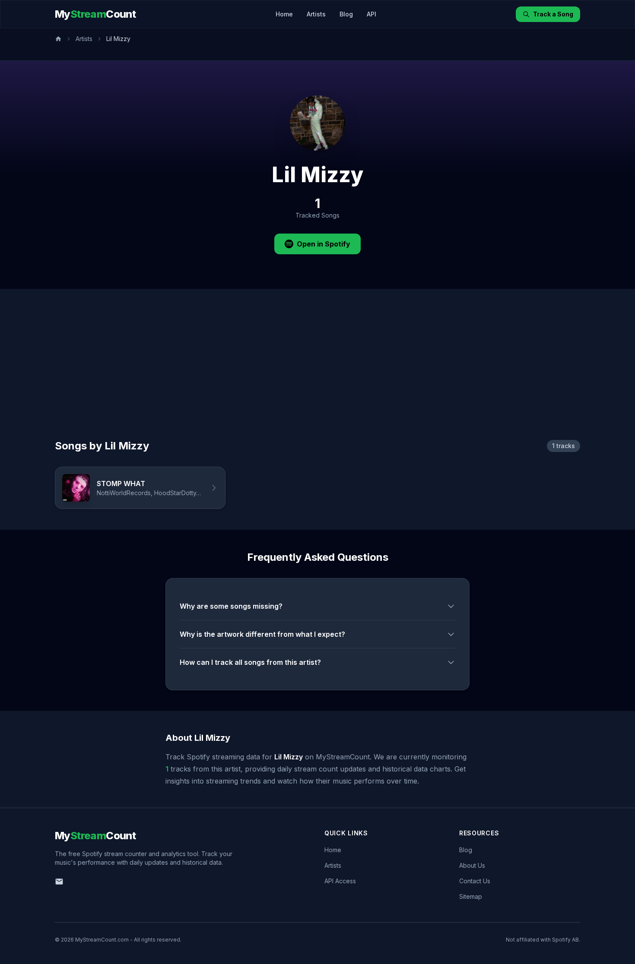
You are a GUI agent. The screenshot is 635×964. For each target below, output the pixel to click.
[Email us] (59, 881)
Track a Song (553, 14)
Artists (316, 14)
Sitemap (470, 896)
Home (284, 14)
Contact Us (474, 881)
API (371, 14)
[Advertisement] (317, 374)
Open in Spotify (323, 244)
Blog (346, 14)
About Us (472, 865)
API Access (340, 881)
